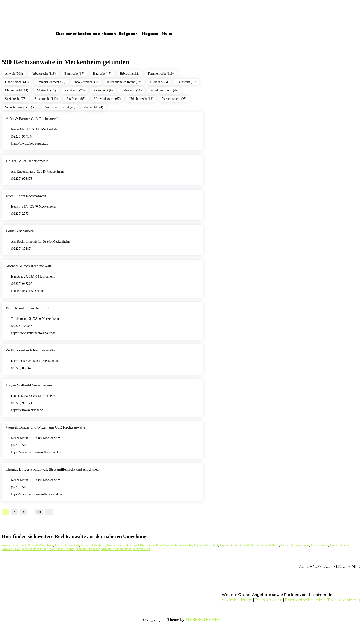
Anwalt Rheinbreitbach (116, 549)
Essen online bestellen (305, 599)
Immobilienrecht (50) (51, 82)
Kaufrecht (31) (186, 82)
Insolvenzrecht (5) (86, 82)
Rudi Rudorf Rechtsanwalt (26, 196)
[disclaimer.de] (23, 33)
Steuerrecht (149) (46, 98)
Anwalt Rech (319, 545)
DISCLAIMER (348, 566)
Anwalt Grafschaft (66, 545)
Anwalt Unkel (11, 549)
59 (39, 512)
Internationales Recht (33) (124, 82)
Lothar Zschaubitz (20, 231)
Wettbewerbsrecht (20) (60, 107)
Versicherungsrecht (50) (20, 107)
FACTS (303, 566)
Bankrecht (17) (74, 73)
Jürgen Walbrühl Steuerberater (29, 385)
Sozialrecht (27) (15, 98)
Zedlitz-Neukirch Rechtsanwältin (31, 350)
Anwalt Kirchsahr (87, 549)
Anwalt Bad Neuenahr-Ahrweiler (170, 545)
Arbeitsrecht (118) (44, 73)
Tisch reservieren (342, 599)
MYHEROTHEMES (202, 619)
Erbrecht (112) (129, 73)
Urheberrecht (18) (141, 98)
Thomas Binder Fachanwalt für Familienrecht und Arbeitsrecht (53, 469)
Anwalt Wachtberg (40, 545)
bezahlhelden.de (237, 599)
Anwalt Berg (137, 545)
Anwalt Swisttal (117, 545)
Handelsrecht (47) (17, 82)
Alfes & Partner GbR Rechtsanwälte (33, 119)
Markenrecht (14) (16, 90)
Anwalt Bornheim (34, 549)
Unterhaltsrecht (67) (107, 98)
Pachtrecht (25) (75, 90)
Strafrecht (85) (75, 98)
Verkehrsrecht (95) (174, 98)
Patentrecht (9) (103, 90)
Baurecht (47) (102, 73)
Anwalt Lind (141, 549)
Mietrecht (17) (46, 90)
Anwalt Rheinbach (14, 545)
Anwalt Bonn (270, 545)
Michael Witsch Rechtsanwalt (28, 266)
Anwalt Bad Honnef (60, 549)
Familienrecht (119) (161, 73)
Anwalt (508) (14, 73)
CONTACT (322, 566)
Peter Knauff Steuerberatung (27, 308)
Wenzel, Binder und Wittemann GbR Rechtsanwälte (45, 427)
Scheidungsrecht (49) (164, 90)
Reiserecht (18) (132, 90)
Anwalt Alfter (229, 545)
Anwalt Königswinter (295, 545)
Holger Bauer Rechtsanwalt (27, 161)
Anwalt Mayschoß (206, 545)
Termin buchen (268, 599)
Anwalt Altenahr (340, 545)
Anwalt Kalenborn (92, 545)
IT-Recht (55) (159, 82)
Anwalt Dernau (249, 545)
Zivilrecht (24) (93, 107)
